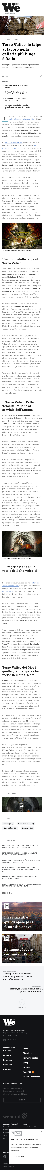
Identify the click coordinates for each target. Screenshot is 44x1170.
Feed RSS (27, 1072)
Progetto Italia (7, 591)
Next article (36, 986)
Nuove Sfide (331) (10, 828)
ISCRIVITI (22, 1100)
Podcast (7, 1069)
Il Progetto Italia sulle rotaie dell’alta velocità (16, 99)
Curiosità (7, 1050)
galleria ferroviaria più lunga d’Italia (22, 119)
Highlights (11, 841)
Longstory (7, 1055)
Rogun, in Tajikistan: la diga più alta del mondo (25, 989)
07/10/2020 (5, 76)
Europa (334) (8, 824)
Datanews (7, 1065)
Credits (26, 1048)
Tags (8, 818)
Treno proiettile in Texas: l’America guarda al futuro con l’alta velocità (17, 975)
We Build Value (12, 1040)
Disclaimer (28, 1053)
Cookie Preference (31, 1077)
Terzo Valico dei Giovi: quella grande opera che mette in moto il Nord (18, 107)
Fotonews (7, 1060)
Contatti (26, 1067)
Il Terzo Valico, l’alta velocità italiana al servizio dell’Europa (17, 93)
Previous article (9, 971)
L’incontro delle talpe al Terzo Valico (16, 86)
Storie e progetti (11, 39)
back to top (22, 1007)
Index (7, 81)
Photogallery (12, 793)
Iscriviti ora (19, 1156)
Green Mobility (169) (26, 824)
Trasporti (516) (27, 828)
